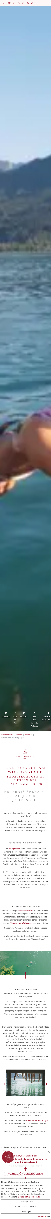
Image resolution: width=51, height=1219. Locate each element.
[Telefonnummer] (28, 3)
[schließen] (48, 1151)
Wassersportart (26, 910)
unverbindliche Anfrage (37, 1120)
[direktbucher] (7, 1156)
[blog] (15, 3)
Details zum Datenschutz (29, 1197)
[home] (19, 3)
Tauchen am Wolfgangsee (22, 923)
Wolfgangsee (14, 848)
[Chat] (31, 3)
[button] (46, 1084)
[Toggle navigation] (48, 3)
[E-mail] (24, 3)
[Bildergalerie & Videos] (10, 3)
